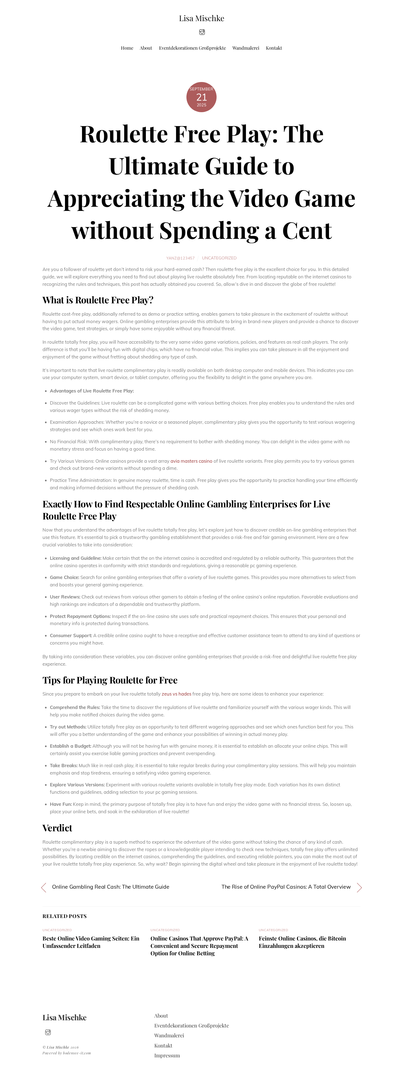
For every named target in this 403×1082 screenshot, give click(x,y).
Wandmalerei (245, 48)
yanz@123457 (180, 258)
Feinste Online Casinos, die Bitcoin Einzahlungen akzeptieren (302, 941)
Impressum (167, 1055)
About (146, 48)
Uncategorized (219, 258)
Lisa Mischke (58, 1047)
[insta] (202, 31)
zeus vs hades (176, 694)
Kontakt (274, 48)
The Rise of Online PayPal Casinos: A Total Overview (286, 886)
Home (127, 48)
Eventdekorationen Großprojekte (192, 48)
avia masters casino (191, 461)
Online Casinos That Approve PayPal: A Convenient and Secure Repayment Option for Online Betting (199, 945)
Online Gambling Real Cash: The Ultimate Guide (110, 886)
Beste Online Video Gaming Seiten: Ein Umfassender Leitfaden (90, 941)
